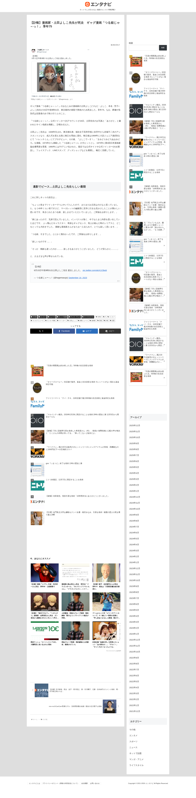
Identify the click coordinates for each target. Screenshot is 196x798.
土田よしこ (72, 320)
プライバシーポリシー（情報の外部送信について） (60, 783)
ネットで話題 (63, 317)
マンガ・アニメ (75, 317)
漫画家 (93, 320)
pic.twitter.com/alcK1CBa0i (95, 270)
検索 (131, 43)
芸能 (100, 320)
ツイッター (62, 320)
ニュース (52, 317)
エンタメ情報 (51, 320)
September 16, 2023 (78, 278)
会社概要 (84, 783)
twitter (99, 317)
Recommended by (111, 650)
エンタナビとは (34, 783)
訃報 (106, 320)
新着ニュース (84, 320)
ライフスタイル (88, 317)
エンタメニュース (38, 320)
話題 (113, 320)
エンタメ (43, 317)
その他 (35, 317)
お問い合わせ (95, 783)
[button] (110, 331)
